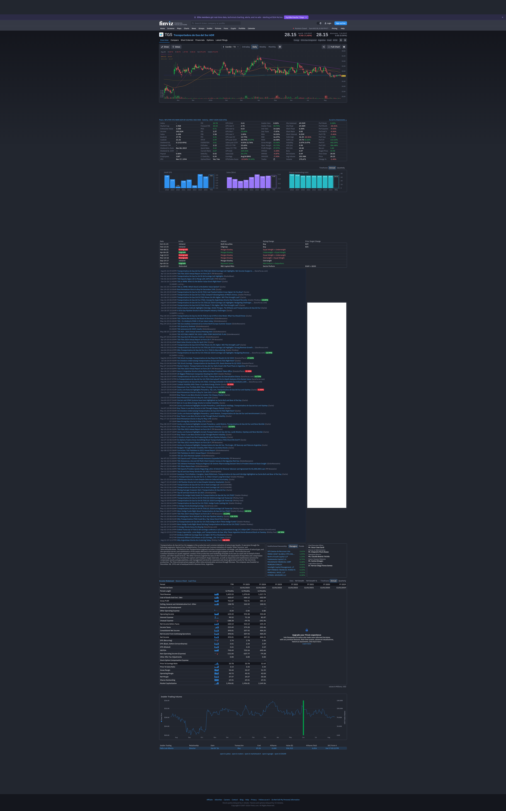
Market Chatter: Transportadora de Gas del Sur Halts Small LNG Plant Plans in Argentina (211, 366)
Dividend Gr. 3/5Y (167, 151)
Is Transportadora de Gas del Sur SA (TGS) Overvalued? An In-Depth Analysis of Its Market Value (214, 379)
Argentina (321, 40)
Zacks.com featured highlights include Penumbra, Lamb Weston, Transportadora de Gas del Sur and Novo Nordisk (220, 424)
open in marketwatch (253, 754)
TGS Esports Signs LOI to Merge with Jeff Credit (195, 279)
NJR (181, 120)
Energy (296, 40)
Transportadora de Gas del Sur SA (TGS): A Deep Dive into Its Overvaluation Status (208, 376)
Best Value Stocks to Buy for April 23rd (192, 342)
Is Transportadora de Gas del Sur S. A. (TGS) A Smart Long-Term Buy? (203, 477)
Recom (321, 148)
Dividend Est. (165, 142)
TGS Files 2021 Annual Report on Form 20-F (194, 442)
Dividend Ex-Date (167, 148)
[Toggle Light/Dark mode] (319, 23)
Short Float (290, 129)
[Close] (502, 17)
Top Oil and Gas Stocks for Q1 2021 (191, 493)
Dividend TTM (165, 145)
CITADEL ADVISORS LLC (276, 575)
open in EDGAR (280, 754)
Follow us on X (264, 800)
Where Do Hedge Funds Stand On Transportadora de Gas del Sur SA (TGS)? (205, 495)
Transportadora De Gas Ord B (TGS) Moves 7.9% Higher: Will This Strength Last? (208, 305)
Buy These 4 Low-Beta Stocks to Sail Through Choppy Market (200, 408)
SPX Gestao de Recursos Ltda (278, 551)
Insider (209, 28)
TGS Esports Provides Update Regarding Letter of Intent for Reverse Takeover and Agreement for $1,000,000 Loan (221, 469)
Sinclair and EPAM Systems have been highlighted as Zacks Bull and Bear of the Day (209, 400)
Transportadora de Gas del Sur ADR (194, 35)
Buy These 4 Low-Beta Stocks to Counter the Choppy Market (200, 395)
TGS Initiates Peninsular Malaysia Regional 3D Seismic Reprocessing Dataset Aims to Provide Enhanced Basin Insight (221, 464)
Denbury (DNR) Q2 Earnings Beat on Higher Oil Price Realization (201, 535)
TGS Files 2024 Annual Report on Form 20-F (194, 339)
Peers (161, 120)
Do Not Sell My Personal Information (286, 800)
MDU (191, 120)
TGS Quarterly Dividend (186, 326)
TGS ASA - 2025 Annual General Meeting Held (194, 332)
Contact (235, 800)
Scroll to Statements (337, 120)
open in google (267, 754)
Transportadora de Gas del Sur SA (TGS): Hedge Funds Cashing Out (202, 503)
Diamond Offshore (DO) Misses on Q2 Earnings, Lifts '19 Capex (201, 537)
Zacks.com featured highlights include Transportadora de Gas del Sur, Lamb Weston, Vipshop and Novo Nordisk (220, 432)
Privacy (254, 800)
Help (343, 28)
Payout (163, 154)
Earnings (229, 156)
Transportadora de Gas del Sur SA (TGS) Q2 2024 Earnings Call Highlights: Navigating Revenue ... (214, 353)
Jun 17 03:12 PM (332, 748)
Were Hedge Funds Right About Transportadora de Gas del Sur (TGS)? (203, 511)
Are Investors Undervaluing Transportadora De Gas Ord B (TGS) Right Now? (205, 361)
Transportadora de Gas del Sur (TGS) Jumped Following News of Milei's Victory (207, 295)
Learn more (306, 644)
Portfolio (242, 28)
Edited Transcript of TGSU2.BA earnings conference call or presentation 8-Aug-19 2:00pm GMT (213, 529)
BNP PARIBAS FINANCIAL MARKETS (281, 570)
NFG (166, 120)
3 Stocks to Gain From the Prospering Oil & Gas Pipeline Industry (202, 437)
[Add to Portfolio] (345, 40)
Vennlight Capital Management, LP (280, 567)
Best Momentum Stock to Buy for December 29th (196, 289)
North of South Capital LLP (277, 557)
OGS (195, 120)
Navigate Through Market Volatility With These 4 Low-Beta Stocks (202, 448)
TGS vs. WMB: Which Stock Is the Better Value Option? (198, 287)
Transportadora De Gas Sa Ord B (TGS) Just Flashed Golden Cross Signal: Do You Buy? (210, 292)
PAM (170, 120)
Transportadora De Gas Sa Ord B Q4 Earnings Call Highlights (200, 276)
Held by (205, 120)
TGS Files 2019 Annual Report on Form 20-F (194, 514)
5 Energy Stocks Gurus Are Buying (190, 527)
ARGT (211, 120)
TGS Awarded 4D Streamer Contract (191, 337)
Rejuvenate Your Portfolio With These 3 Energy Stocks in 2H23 (201, 387)
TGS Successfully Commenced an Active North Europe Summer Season (204, 324)
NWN (177, 120)
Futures (218, 28)
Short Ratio (290, 131)
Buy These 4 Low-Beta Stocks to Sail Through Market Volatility (201, 416)
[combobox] (216, 23)
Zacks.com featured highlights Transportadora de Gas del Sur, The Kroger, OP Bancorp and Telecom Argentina (219, 445)
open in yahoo (225, 754)
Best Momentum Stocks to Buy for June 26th (194, 392)
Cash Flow (192, 581)
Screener (170, 28)
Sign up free (340, 23)
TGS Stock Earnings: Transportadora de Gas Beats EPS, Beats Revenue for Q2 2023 (209, 363)
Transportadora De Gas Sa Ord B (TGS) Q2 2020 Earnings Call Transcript (205, 500)
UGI (187, 120)
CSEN (216, 120)
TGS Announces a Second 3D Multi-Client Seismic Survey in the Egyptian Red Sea (208, 461)
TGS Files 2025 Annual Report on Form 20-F (194, 273)
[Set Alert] (341, 40)
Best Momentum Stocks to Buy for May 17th (194, 419)
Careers (227, 800)
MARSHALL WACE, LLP (276, 572)
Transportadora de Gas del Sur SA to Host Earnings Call (198, 485)
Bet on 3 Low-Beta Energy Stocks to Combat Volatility (198, 403)
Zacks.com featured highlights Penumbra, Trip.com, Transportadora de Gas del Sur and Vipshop (214, 390)
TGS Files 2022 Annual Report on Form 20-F (194, 429)
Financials (200, 40)
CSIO (221, 120)
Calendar (251, 28)
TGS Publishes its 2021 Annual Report (191, 453)
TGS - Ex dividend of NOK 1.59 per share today (195, 321)
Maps (179, 28)
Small (329, 40)
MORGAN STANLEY (274, 565)
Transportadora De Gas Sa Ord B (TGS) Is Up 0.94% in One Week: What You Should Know (211, 316)
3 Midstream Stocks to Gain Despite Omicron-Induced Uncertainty (202, 479)
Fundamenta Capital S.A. (277, 559)
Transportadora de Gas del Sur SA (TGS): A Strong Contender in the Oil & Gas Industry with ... (212, 382)
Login (329, 23)
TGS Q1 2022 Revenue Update (189, 456)
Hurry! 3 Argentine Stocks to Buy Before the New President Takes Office (204, 371)
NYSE (335, 40)
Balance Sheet (181, 581)
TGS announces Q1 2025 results (189, 329)
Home (162, 28)
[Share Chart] (324, 47)
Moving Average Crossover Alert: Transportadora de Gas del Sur (201, 490)
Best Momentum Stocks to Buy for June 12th (194, 398)
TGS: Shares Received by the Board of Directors (195, 318)
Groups (201, 28)
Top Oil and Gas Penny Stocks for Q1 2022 (193, 471)
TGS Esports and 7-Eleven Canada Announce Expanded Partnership (203, 458)
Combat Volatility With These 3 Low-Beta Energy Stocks (198, 384)
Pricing (334, 28)
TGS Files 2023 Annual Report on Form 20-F (194, 368)
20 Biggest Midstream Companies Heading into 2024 (197, 374)
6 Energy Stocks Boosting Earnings (190, 506)
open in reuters (237, 754)
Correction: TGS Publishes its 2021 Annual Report (196, 450)
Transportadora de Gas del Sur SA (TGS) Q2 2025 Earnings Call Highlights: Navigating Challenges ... (215, 303)
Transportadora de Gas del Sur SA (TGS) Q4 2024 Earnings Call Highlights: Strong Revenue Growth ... (215, 347)
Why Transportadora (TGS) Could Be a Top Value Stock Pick (200, 519)
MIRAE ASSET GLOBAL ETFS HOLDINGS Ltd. (281, 554)
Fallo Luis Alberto (166, 748)
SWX (199, 120)
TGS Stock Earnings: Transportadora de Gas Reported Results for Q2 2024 (205, 358)
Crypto (233, 28)
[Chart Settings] (344, 47)
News (194, 28)
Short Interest (187, 40)
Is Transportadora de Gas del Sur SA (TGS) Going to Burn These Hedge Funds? (207, 522)
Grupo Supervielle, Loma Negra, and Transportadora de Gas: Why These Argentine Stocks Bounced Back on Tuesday (221, 532)
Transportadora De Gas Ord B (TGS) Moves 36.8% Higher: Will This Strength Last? (208, 297)
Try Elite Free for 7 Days (295, 17)
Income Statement (166, 581)
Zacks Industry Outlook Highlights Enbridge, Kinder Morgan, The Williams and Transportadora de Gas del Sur (219, 308)
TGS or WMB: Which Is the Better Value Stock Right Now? (199, 281)
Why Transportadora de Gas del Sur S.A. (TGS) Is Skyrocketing (201, 350)
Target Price (323, 151)
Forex (226, 28)
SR (184, 120)
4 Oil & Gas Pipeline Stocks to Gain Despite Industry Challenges (201, 310)
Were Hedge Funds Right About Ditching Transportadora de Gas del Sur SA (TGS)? (208, 524)
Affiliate (210, 800)
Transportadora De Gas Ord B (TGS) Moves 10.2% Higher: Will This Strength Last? (208, 345)
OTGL (225, 120)
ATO (173, 120)
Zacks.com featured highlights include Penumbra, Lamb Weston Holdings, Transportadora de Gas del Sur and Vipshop (222, 405)
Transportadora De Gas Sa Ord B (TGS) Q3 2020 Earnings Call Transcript (205, 498)
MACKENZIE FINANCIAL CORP (279, 562)
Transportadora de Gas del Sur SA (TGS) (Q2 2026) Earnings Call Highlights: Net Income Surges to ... (215, 271)
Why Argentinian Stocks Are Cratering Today (194, 540)
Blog (241, 800)
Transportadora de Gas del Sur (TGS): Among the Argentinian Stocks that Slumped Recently (212, 300)
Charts (186, 28)
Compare (175, 40)
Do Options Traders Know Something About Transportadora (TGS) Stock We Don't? (208, 440)
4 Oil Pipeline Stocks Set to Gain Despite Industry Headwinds (200, 482)
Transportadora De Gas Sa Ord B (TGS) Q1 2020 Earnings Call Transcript (205, 508)
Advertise (218, 800)
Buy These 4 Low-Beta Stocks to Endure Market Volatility (199, 427)
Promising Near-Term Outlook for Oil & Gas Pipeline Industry (200, 516)
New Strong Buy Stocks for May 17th (191, 421)
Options (210, 40)
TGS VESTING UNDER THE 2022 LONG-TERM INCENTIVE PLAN (201, 334)
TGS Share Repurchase (186, 466)
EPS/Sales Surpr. (232, 159)
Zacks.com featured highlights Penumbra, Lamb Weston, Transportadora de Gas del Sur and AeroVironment (218, 413)
